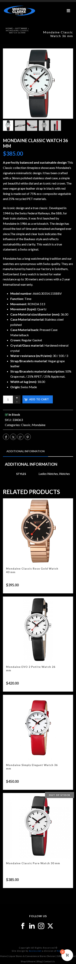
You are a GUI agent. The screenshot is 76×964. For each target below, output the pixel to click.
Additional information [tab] (25, 451)
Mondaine (38, 425)
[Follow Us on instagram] (41, 926)
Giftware (21, 28)
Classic (26, 425)
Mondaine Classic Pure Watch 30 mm (33, 863)
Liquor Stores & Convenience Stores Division (32, 956)
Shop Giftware (28, 961)
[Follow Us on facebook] (23, 926)
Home (9, 28)
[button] (65, 56)
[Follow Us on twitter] (50, 926)
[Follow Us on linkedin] (32, 926)
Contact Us (49, 961)
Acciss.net (35, 951)
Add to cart (39, 399)
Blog (39, 961)
